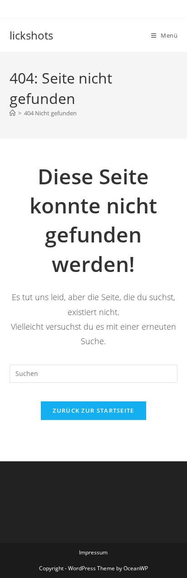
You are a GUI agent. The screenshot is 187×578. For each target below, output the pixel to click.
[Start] (12, 113)
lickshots (31, 35)
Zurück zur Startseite (93, 410)
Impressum (93, 552)
